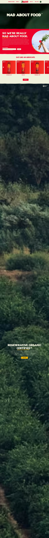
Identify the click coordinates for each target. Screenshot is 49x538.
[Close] (40, 2)
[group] (25, 69)
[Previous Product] (3, 67)
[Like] (40, 41)
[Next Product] (47, 67)
